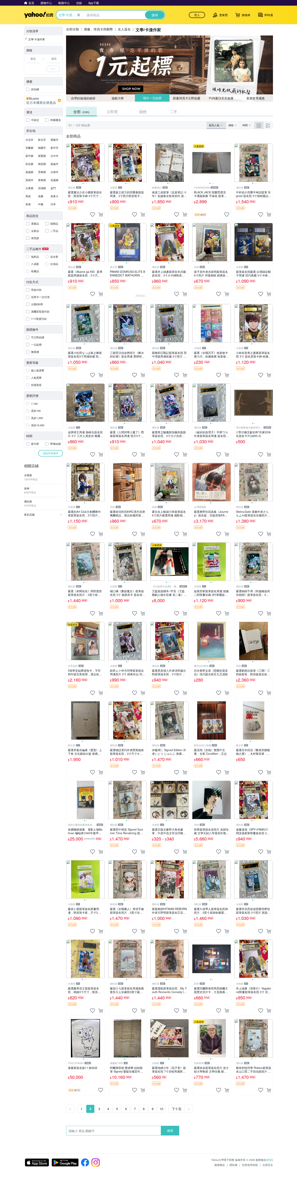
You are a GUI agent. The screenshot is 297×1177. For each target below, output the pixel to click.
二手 (173, 111)
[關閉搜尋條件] (78, 15)
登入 (197, 15)
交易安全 (267, 1165)
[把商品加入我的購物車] (100, 214)
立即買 (112, 111)
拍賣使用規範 (250, 1165)
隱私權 (233, 1165)
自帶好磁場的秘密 (83, 98)
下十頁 (176, 1108)
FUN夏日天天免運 (221, 98)
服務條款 (219, 1165)
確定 (53, 69)
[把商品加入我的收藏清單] (92, 214)
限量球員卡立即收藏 (186, 98)
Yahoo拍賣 (38, 15)
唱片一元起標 (152, 98)
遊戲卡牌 (118, 98)
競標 (142, 111)
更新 (269, 1160)
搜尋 (170, 1130)
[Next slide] (102, 163)
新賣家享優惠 (255, 98)
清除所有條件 (50, 453)
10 (161, 1108)
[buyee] (43, 100)
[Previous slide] (69, 163)
